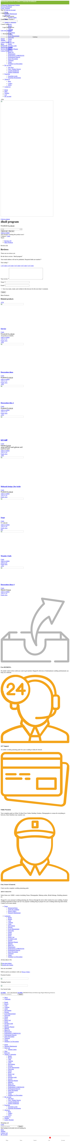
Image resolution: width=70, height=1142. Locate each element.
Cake (9, 921)
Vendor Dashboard (13, 72)
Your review (5, 279)
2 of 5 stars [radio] (10, 265)
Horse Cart (11, 42)
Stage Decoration (13, 59)
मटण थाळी (4, 440)
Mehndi (10, 50)
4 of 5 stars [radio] (24, 265)
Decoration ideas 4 (7, 585)
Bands (10, 917)
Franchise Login (12, 76)
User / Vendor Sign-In (14, 69)
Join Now (11, 67)
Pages (6, 906)
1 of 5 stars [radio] (4, 265)
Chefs (8, 236)
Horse (9, 41)
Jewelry (10, 47)
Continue (35, 37)
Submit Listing (12, 1049)
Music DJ (11, 52)
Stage (3, 518)
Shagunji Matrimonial (14, 913)
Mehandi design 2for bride (11, 486)
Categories (7, 916)
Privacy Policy (12, 911)
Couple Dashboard (13, 70)
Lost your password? (7, 30)
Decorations (11, 32)
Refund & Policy (13, 908)
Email (3, 285)
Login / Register (9, 1120)
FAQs (9, 85)
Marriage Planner (13, 49)
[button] (4, 339)
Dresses (10, 34)
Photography (11, 54)
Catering (10, 922)
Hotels (10, 44)
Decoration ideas (7, 372)
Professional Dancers (14, 57)
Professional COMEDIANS (16, 55)
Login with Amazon (8, 16)
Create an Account (10, 10)
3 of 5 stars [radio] (17, 265)
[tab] (36, 241)
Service (3, 329)
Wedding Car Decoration (15, 63)
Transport (10, 60)
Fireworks (11, 37)
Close (2, 1124)
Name (3, 282)
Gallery (10, 83)
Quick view (4, 340)
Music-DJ (11, 945)
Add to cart (4, 231)
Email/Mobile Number (8, 19)
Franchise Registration (14, 77)
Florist (10, 39)
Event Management (13, 36)
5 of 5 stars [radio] (30, 265)
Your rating (4, 262)
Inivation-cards (12, 45)
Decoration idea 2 (7, 403)
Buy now (11, 231)
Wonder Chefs (6, 556)
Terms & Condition (13, 909)
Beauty (10, 919)
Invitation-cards (12, 939)
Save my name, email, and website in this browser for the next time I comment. (25, 289)
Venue (10, 62)
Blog (9, 81)
